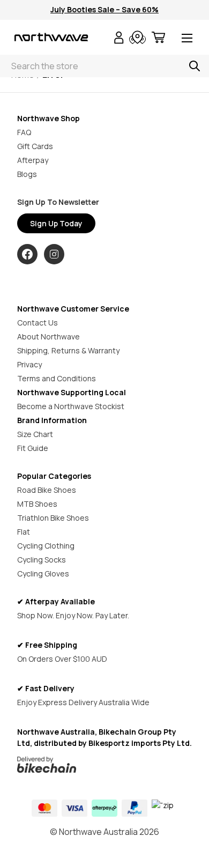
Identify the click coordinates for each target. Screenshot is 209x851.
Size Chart (35, 434)
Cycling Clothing (45, 546)
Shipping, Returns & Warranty (68, 350)
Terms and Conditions (56, 378)
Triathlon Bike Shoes (53, 518)
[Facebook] (27, 254)
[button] (104, 765)
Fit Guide (32, 448)
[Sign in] (119, 39)
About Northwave (48, 336)
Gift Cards (35, 146)
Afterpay (32, 160)
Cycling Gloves (43, 573)
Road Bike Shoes (46, 490)
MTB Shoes (37, 504)
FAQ (24, 132)
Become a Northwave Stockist (70, 406)
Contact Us (37, 322)
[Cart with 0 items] (158, 39)
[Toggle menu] (187, 39)
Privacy (29, 364)
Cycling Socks (41, 559)
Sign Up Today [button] (56, 223)
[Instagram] (54, 254)
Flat (23, 532)
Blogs (27, 174)
